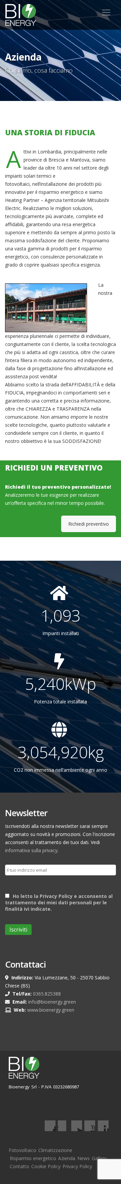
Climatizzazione (55, 1150)
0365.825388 (47, 993)
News (83, 1158)
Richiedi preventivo (88, 524)
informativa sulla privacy (31, 850)
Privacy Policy (77, 1166)
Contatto (19, 1166)
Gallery (99, 1158)
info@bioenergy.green (52, 1002)
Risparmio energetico (33, 1158)
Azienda (66, 1158)
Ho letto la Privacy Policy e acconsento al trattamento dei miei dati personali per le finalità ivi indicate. (59, 902)
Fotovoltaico (22, 1150)
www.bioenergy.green (50, 1010)
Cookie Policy (46, 1166)
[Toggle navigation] (106, 12)
